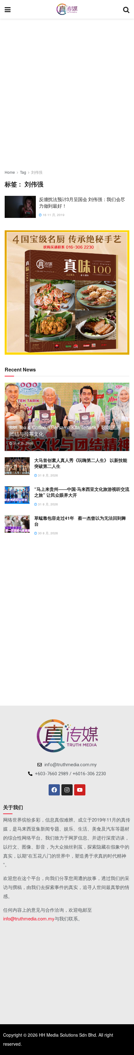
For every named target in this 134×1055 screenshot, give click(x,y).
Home (10, 172)
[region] (67, 292)
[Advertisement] (67, 92)
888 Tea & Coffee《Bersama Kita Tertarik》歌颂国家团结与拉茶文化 (65, 430)
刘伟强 (36, 172)
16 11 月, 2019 (53, 215)
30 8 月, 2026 (47, 533)
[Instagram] (67, 789)
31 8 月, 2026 (22, 443)
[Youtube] (79, 789)
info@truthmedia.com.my (29, 918)
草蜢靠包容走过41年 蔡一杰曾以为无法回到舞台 (80, 521)
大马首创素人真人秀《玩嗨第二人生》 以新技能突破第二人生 (80, 463)
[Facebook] (54, 789)
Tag (23, 172)
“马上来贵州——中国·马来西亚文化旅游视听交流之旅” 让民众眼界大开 (81, 492)
